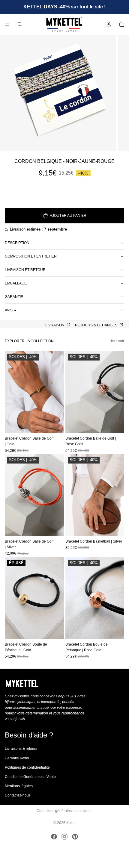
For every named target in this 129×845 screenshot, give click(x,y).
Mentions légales (19, 786)
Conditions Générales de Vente (30, 777)
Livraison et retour (25, 270)
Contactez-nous (18, 795)
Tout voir (117, 341)
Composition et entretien (31, 256)
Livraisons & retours (21, 749)
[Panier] (121, 24)
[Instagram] (64, 836)
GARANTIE (14, 297)
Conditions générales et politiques (64, 811)
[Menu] (7, 24)
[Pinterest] (75, 836)
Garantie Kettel (17, 758)
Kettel (71, 823)
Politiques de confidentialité (27, 767)
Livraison (55, 325)
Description (17, 243)
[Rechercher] (19, 24)
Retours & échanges (96, 325)
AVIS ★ (11, 310)
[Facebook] (54, 836)
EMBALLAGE (16, 283)
